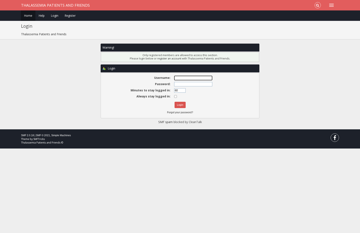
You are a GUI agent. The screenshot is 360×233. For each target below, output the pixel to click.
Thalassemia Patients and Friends (55, 5)
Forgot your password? (180, 112)
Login (54, 16)
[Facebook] (335, 138)
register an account (169, 58)
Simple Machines (61, 135)
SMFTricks (39, 139)
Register (70, 16)
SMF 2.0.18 (27, 135)
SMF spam (165, 122)
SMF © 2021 (43, 135)
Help (42, 16)
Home (28, 16)
